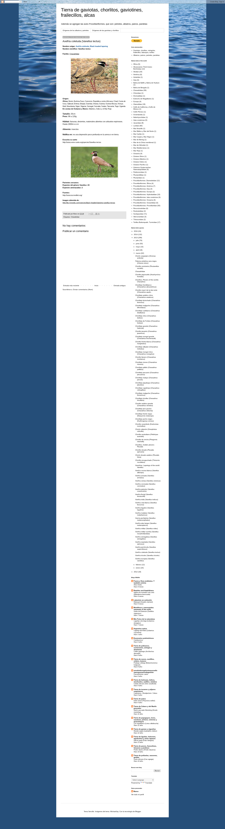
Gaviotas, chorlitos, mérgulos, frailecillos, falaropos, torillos (144, 51)
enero (138, 568)
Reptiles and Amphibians (144, 590)
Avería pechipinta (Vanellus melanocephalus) (145, 519)
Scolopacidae (138, 214)
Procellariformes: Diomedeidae (144, 180)
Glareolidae (137, 104)
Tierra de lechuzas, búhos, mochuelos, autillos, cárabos (145, 681)
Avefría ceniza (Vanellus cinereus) (148, 481)
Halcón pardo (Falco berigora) (144, 740)
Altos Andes (138, 585)
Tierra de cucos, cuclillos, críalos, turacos (144, 660)
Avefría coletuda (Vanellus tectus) (147, 552)
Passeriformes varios (141, 674)
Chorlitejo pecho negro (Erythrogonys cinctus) (144, 420)
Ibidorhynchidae (139, 117)
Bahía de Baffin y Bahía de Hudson (146, 83)
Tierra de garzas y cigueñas (145, 729)
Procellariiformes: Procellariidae (145, 205)
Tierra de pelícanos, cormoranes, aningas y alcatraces (143, 647)
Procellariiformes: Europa (142, 192)
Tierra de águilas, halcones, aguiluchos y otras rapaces (145, 737)
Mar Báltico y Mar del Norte (143, 131)
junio (138, 243)
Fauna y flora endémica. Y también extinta (144, 582)
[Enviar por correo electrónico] (90, 214)
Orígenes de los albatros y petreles (76, 30)
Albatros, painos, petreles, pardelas (146, 55)
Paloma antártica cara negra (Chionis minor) (145, 262)
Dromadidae (137, 96)
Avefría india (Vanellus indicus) (146, 499)
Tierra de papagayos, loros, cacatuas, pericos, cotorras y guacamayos (145, 719)
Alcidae (136, 72)
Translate (148, 783)
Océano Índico (138, 162)
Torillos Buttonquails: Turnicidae (145, 222)
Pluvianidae (137, 178)
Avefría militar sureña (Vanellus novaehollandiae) (146, 533)
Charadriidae (75, 217)
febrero (139, 565)
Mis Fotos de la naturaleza (144, 619)
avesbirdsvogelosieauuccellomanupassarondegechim (145, 671)
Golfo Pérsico (138, 112)
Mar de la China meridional (143, 142)
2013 (136, 238)
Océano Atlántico (139, 159)
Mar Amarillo (138, 128)
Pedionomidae (138, 172)
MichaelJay (114, 811)
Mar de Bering (138, 140)
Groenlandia (137, 115)
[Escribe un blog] (92, 214)
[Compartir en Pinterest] (99, 214)
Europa (136, 101)
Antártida (136, 77)
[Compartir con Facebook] (96, 214)
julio (137, 240)
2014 (136, 234)
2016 (136, 231)
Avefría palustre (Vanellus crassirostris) (144, 490)
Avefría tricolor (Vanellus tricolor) (147, 555)
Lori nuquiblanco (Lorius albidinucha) (146, 723)
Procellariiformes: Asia (141, 189)
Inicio (96, 285)
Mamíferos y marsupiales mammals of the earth (144, 608)
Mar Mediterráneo (140, 148)
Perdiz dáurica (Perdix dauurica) (144, 750)
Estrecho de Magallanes (142, 99)
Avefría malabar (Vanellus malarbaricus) (144, 514)
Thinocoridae (138, 219)
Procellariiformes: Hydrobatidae (145, 194)
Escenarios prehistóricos (144, 638)
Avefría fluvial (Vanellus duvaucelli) (144, 495)
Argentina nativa (140, 629)
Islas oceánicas (139, 120)
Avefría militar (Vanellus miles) (146, 528)
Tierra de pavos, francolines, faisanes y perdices (145, 747)
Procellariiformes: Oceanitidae (144, 203)
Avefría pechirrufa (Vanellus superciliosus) (145, 548)
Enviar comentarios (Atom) (83, 289)
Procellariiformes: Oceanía (143, 200)
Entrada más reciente (71, 285)
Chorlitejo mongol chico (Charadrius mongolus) (144, 353)
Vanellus (83, 185)
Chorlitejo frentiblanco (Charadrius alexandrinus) (145, 286)
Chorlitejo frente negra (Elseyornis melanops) (144, 415)
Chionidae (137, 93)
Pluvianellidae (138, 175)
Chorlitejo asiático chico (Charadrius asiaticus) (144, 296)
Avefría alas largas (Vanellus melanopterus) (145, 524)
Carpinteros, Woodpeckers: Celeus (145, 693)
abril (137, 250)
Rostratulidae (138, 211)
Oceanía (136, 153)
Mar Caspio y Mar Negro (142, 137)
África (135, 64)
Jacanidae (137, 123)
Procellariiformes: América (143, 186)
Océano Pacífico (139, 165)
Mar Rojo (136, 151)
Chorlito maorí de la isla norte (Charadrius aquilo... (146, 291)
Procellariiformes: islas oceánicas (145, 197)
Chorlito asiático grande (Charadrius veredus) (144, 404)
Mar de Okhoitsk (139, 145)
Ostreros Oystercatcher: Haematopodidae (142, 168)
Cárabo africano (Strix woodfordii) (145, 684)
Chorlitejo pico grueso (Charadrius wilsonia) (144, 410)
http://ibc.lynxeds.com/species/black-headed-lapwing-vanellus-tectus (89, 203)
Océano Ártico (138, 156)
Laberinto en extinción (143, 600)
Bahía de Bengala (140, 88)
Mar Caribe (137, 134)
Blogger (138, 811)
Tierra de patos (140, 699)
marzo (138, 253)
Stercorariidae (138, 217)
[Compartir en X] (94, 214)
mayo (138, 247)
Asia (135, 80)
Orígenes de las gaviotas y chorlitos (105, 30)
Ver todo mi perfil (137, 794)
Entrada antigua (120, 285)
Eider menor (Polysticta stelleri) (144, 701)
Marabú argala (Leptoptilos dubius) (145, 731)
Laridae (136, 126)
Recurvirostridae (139, 208)
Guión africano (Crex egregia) (144, 759)
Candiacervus (138, 640)
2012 (136, 572)
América (136, 74)
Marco (136, 791)
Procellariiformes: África (142, 183)
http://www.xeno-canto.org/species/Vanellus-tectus (82, 142)
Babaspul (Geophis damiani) (143, 602)
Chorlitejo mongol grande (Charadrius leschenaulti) (145, 337)
